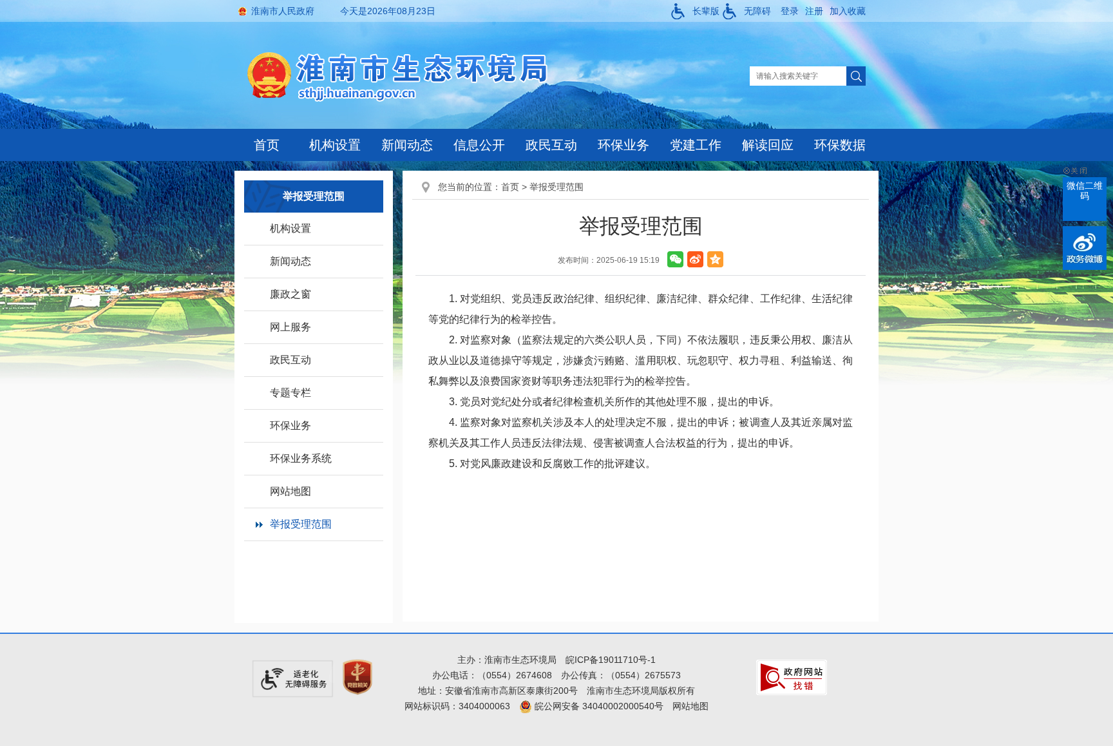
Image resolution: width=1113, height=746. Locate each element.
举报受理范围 (301, 524)
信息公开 (479, 145)
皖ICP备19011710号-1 (611, 660)
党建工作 (695, 145)
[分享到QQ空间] (715, 259)
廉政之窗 (290, 294)
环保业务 (623, 145)
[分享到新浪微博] (695, 259)
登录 (790, 11)
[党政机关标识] (357, 676)
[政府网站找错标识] (791, 676)
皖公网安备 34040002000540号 (597, 706)
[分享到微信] (675, 259)
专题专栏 (290, 392)
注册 (814, 11)
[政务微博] (1085, 248)
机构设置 (335, 145)
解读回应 (768, 145)
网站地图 (290, 491)
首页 (267, 145)
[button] (695, 11)
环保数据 (840, 145)
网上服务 (290, 326)
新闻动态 (407, 145)
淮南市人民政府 (282, 11)
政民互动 (551, 145)
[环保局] (408, 75)
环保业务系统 (301, 458)
